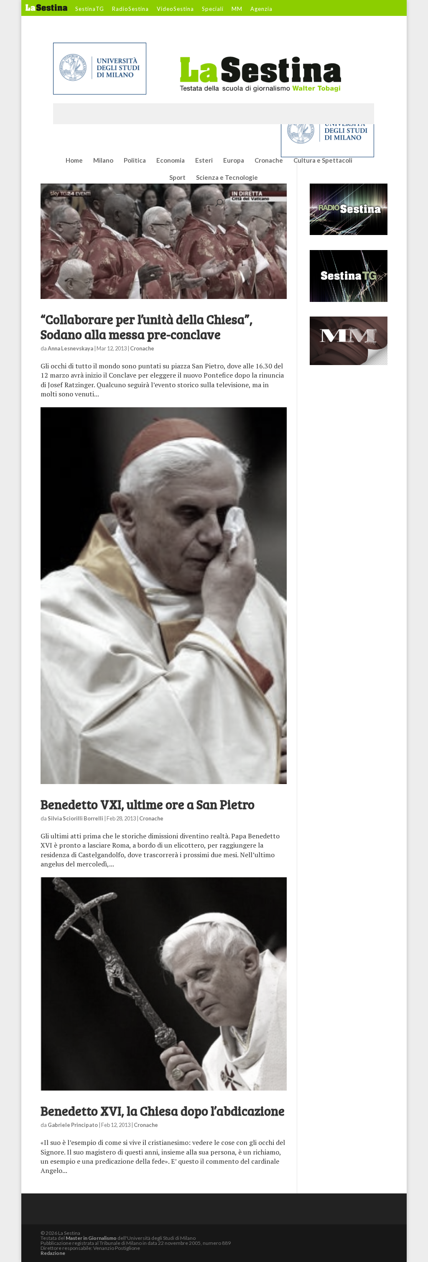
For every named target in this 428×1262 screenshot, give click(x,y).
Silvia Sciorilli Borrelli (75, 818)
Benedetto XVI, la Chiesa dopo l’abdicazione (163, 1110)
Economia (170, 160)
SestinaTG (89, 9)
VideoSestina (175, 9)
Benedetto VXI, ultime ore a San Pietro (148, 804)
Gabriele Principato (73, 1124)
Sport (177, 177)
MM (237, 9)
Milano (103, 160)
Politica (135, 160)
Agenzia (261, 9)
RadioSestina (130, 9)
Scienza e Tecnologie (227, 177)
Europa (233, 160)
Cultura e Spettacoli (322, 160)
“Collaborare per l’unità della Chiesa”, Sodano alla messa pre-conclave (146, 326)
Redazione (53, 1253)
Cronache (269, 160)
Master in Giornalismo (91, 1238)
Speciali (213, 9)
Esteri (204, 160)
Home (74, 160)
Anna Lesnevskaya (70, 348)
